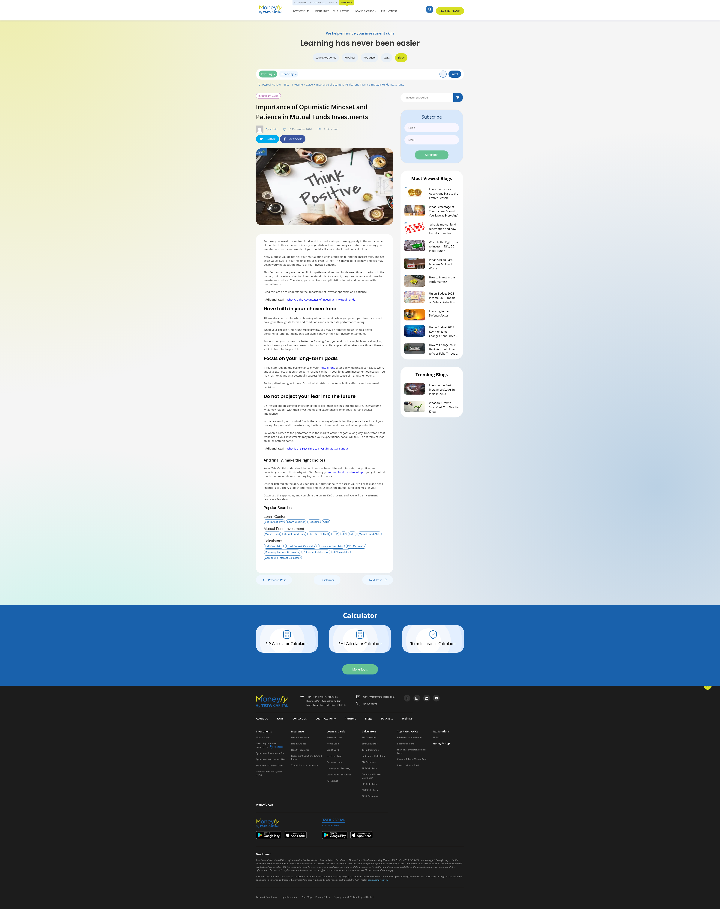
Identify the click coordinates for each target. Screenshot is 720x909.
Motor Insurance (300, 737)
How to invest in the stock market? (442, 279)
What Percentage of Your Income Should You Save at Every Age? (443, 211)
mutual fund (327, 367)
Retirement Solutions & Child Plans (306, 757)
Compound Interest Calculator (283, 557)
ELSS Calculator (370, 796)
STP (335, 533)
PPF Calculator (356, 546)
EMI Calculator (273, 546)
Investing (266, 74)
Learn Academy (326, 57)
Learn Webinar (296, 521)
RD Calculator (369, 762)
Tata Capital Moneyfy (269, 84)
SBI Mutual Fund (405, 743)
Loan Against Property (338, 768)
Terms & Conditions (266, 897)
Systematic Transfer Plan (269, 765)
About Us (262, 718)
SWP (352, 533)
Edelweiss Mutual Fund (409, 737)
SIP (343, 533)
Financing (287, 74)
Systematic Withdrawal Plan (270, 759)
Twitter (270, 139)
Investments (300, 11)
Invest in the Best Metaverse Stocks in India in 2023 (442, 389)
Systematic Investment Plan (270, 753)
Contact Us (299, 718)
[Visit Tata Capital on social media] (407, 698)
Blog (286, 84)
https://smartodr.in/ (378, 879)
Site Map (307, 897)
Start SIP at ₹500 (319, 533)
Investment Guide (302, 84)
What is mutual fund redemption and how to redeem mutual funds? (442, 229)
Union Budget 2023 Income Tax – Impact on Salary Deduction (442, 298)
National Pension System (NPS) (269, 773)
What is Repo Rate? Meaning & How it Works (441, 264)
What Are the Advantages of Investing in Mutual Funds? (321, 299)
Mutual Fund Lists (294, 533)
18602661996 (370, 703)
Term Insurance (370, 749)
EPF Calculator (369, 784)
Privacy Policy (322, 897)
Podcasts (370, 57)
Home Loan (333, 743)
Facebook (295, 139)
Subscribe (431, 154)
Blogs (401, 57)
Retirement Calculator (316, 551)
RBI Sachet (332, 780)
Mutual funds (263, 737)
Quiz (387, 57)
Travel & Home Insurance (304, 765)
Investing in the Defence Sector (439, 313)
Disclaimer (327, 580)
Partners (350, 718)
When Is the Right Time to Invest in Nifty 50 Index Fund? (444, 246)
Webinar (349, 57)
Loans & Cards (364, 11)
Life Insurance (298, 743)
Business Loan (334, 762)
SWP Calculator (370, 790)
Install (455, 74)
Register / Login (450, 11)
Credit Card (333, 749)
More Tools (360, 669)
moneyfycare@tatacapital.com (378, 696)
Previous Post (276, 580)
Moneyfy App (441, 743)
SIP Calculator (340, 551)
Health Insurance (300, 749)
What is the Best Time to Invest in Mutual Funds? (317, 448)
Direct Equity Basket (266, 745)
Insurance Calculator (331, 546)
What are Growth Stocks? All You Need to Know (444, 407)
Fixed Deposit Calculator (300, 546)
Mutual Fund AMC (369, 533)
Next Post (376, 580)
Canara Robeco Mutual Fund (412, 759)
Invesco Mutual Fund (408, 765)
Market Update (368, 12)
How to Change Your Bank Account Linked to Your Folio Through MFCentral (443, 349)
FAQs (280, 718)
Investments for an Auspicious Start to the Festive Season (443, 193)
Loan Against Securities (339, 774)
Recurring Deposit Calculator (282, 551)
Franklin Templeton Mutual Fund (411, 751)
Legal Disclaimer (289, 897)
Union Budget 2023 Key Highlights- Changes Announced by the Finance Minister (444, 331)
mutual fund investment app (346, 472)
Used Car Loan (369, 12)
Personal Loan (334, 737)
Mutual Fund (272, 533)
